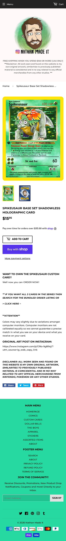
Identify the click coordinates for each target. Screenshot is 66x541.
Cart (60, 4)
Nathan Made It (34, 522)
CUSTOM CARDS (33, 419)
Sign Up (56, 498)
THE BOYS (33, 427)
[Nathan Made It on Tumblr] (44, 513)
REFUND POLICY (33, 467)
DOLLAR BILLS (33, 423)
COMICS (33, 415)
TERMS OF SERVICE (33, 471)
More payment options (17, 258)
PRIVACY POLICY (33, 463)
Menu (10, 4)
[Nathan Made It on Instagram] (38, 513)
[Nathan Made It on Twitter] (20, 513)
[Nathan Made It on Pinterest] (32, 513)
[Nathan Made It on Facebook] (26, 513)
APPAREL (33, 431)
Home (6, 86)
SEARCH (33, 455)
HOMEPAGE (33, 411)
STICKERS (33, 435)
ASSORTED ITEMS (33, 439)
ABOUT (33, 443)
